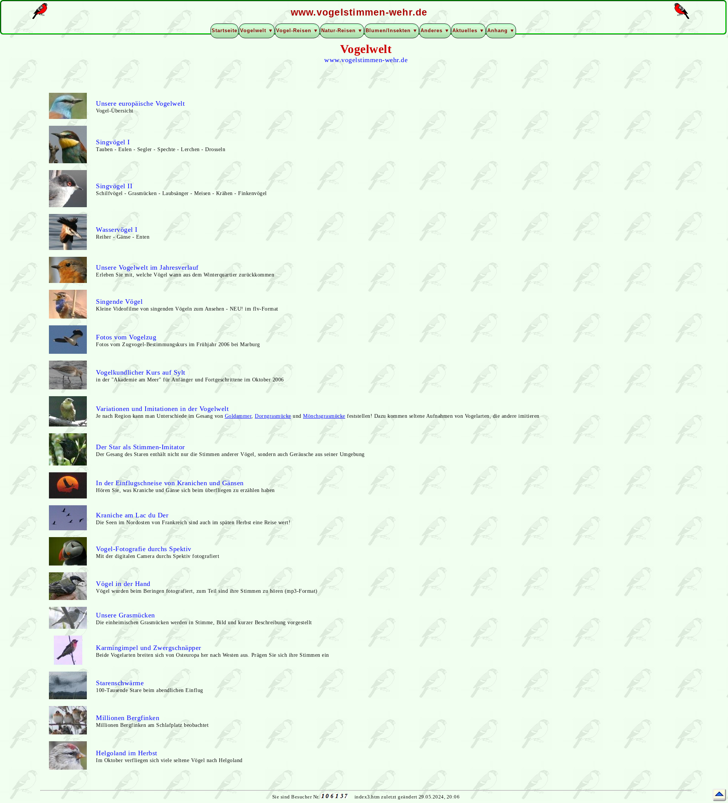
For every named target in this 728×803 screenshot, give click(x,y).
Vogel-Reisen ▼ (297, 30)
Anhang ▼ (501, 30)
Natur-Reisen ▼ (342, 30)
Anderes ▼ (435, 30)
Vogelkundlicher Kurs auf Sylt (140, 372)
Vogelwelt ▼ (256, 30)
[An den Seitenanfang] (719, 795)
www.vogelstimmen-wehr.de (366, 60)
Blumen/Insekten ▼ (392, 30)
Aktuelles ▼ (468, 30)
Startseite (224, 30)
